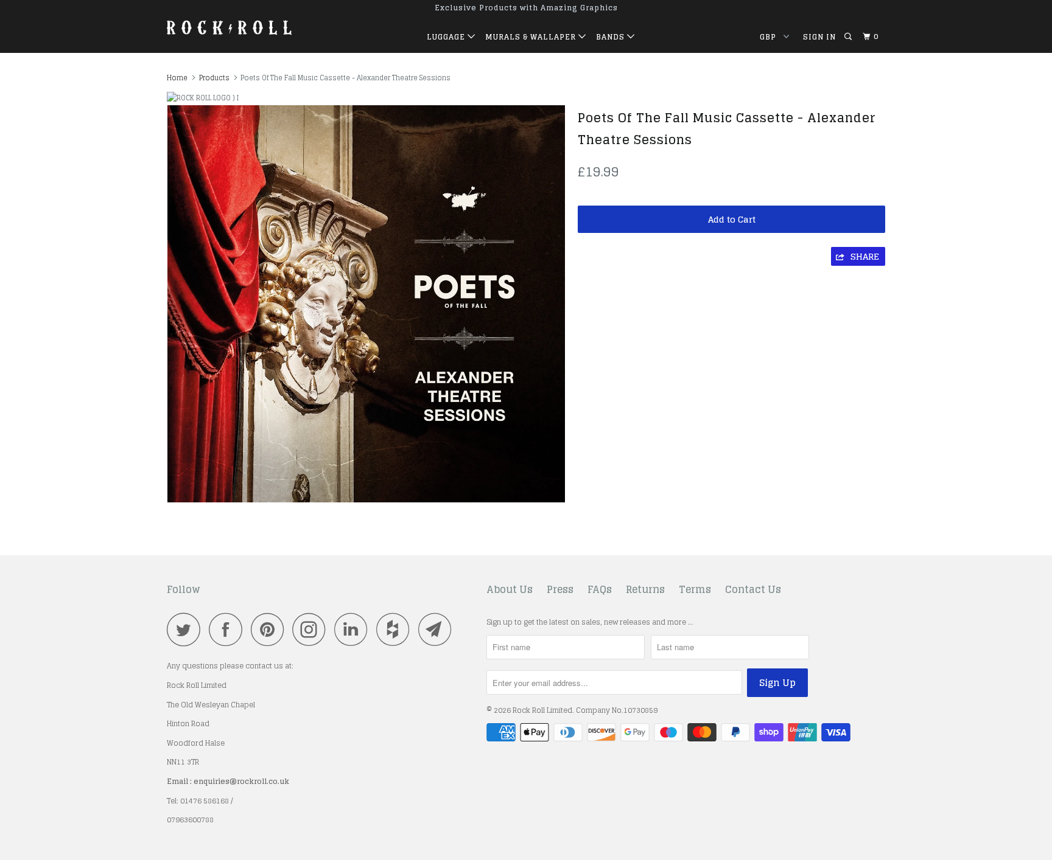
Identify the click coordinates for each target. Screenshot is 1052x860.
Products (214, 78)
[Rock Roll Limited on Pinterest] (270, 629)
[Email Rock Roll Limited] (438, 629)
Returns (645, 590)
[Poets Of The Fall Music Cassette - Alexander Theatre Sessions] (366, 304)
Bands (611, 36)
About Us (509, 590)
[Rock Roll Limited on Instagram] (312, 629)
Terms (695, 590)
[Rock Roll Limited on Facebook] (229, 629)
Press (560, 590)
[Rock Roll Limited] (229, 26)
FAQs (599, 590)
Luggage (447, 36)
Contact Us (753, 590)
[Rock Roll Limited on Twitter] (187, 629)
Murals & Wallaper (531, 36)
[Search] (849, 37)
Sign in (819, 36)
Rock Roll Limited (542, 710)
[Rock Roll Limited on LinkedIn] (354, 629)
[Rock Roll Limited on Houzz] (396, 629)
